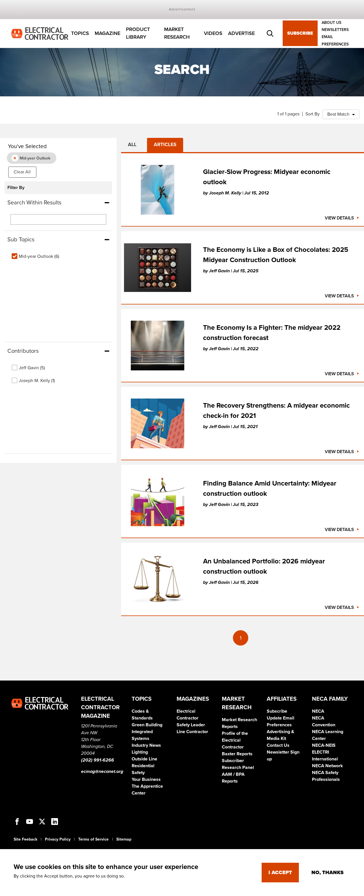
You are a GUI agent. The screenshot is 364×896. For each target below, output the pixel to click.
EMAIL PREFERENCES (335, 41)
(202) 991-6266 (97, 760)
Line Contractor (192, 732)
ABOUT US (331, 22)
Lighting (140, 752)
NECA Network (327, 766)
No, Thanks (327, 872)
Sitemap (123, 839)
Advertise (241, 33)
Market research (177, 33)
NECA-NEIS (324, 745)
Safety (138, 772)
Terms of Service (93, 839)
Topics (80, 33)
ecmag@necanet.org (102, 771)
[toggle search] (270, 33)
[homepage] (39, 33)
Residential (143, 766)
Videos (213, 33)
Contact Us (278, 745)
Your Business (146, 779)
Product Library (138, 33)
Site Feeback (25, 839)
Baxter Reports (237, 754)
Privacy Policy (58, 839)
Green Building (147, 725)
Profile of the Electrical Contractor (235, 740)
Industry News (146, 745)
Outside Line (144, 759)
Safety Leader (191, 725)
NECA (318, 711)
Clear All (22, 172)
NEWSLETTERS (335, 29)
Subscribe (300, 33)
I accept (280, 872)
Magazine (107, 33)
